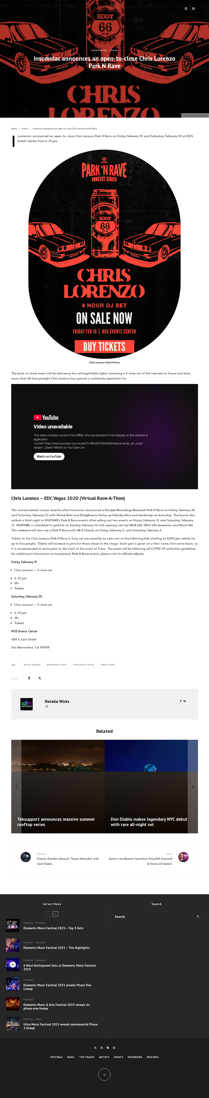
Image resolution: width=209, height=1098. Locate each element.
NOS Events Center (84, 665)
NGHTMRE (23, 525)
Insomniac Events (57, 665)
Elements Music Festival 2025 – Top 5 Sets (53, 928)
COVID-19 (158, 548)
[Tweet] (39, 678)
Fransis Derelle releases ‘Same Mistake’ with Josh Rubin (68, 859)
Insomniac (62, 553)
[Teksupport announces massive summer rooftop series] (58, 786)
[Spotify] (108, 1048)
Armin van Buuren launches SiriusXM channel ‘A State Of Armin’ (140, 859)
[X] (95, 1048)
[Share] (29, 678)
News (39, 1019)
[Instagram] (102, 1048)
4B (78, 530)
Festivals (40, 922)
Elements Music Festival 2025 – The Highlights (56, 948)
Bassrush (139, 510)
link (146, 538)
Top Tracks (86, 1057)
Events (114, 50)
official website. (133, 553)
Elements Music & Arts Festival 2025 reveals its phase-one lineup (56, 1006)
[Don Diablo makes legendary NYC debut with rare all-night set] (151, 786)
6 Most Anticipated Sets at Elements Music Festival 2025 (59, 967)
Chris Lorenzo (32, 665)
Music (70, 1057)
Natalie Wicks (99, 50)
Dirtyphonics (89, 515)
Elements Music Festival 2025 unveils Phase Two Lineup (57, 987)
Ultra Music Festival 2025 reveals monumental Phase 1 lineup (60, 1026)
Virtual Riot (64, 515)
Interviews (135, 1057)
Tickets (19, 588)
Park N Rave (80, 553)
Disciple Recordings (118, 510)
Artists (104, 1057)
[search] (198, 916)
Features (28, 922)
